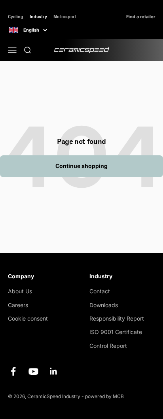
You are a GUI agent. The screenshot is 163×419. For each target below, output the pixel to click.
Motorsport (64, 16)
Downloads (103, 305)
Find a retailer (140, 17)
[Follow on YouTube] (33, 371)
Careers (18, 305)
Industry (38, 16)
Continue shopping (81, 165)
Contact (99, 291)
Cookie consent (28, 318)
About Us (20, 291)
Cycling (15, 16)
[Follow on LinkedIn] (53, 371)
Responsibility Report (116, 318)
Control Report (108, 345)
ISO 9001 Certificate (115, 331)
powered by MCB (104, 396)
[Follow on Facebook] (13, 371)
